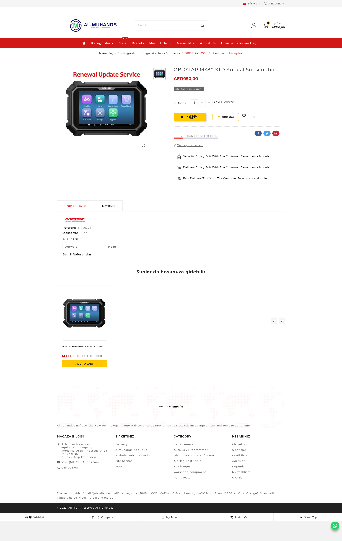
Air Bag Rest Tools (187, 461)
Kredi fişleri (241, 455)
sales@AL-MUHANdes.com (80, 462)
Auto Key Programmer (191, 450)
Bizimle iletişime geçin (132, 455)
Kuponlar (239, 466)
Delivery (121, 444)
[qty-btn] (209, 102)
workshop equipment (190, 472)
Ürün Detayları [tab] (75, 206)
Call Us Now (70, 467)
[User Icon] (257, 25)
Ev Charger (182, 466)
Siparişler (239, 450)
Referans (70, 227)
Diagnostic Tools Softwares (194, 455)
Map (118, 466)
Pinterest (275, 133)
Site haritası (124, 461)
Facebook (258, 133)
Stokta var (70, 233)
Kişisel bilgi (240, 444)
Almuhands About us (131, 450)
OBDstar (228, 117)
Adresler (238, 461)
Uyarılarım (240, 477)
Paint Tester (183, 477)
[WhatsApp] (335, 526)
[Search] (202, 25)
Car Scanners (184, 444)
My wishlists (241, 472)
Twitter (267, 133)
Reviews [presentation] (108, 206)
